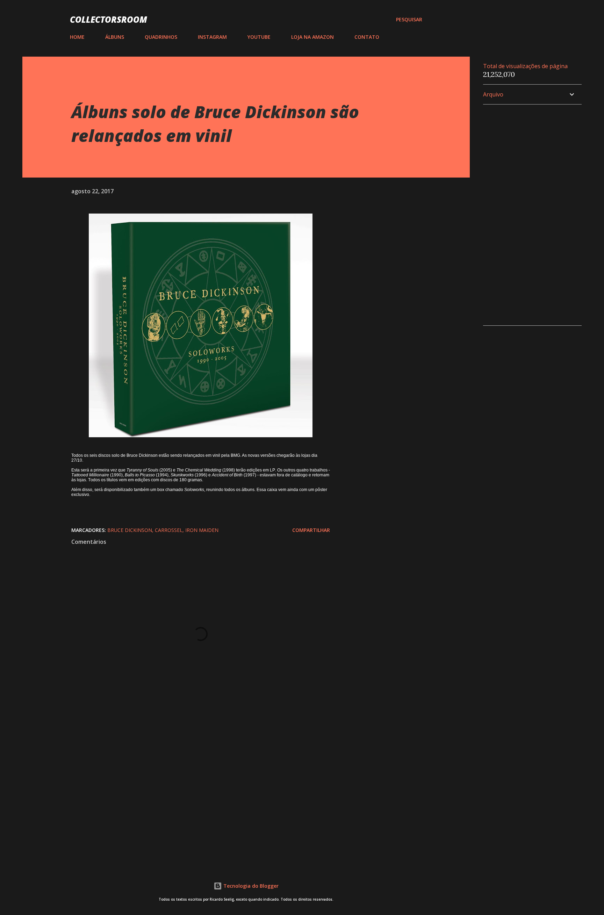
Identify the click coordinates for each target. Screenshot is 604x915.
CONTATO (366, 37)
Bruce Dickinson (129, 530)
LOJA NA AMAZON (312, 37)
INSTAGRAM (212, 37)
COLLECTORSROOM (108, 19)
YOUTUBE (259, 37)
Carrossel (168, 530)
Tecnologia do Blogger (250, 885)
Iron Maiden (201, 530)
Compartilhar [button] (311, 530)
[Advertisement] (189, 776)
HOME (77, 37)
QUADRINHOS (161, 37)
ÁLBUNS (114, 37)
